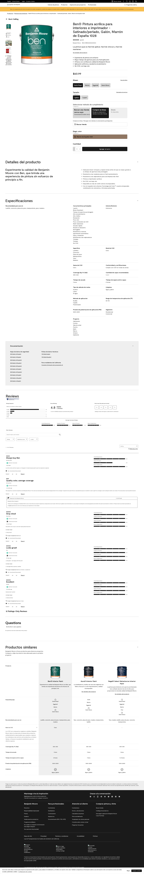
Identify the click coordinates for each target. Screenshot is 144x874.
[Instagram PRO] (97, 796)
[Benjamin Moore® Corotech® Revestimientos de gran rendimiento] (31, 848)
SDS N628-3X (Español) (16, 366)
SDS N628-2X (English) (15, 354)
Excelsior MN (9, 460)
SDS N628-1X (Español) (15, 363)
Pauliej (7, 584)
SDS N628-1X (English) (15, 357)
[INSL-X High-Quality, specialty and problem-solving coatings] (63, 848)
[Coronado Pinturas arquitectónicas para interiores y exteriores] (95, 848)
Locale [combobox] (32, 439)
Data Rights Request (29, 826)
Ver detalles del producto (80, 52)
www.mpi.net (8, 787)
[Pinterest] (105, 797)
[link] (133, 1)
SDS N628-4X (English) (15, 369)
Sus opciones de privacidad (31, 829)
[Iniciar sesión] (130, 1)
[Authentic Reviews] (13, 399)
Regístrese (27, 796)
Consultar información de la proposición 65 (52, 365)
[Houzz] (112, 797)
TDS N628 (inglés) (46, 354)
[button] (28, 1)
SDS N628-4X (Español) (16, 372)
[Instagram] (94, 797)
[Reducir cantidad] (74, 149)
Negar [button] (128, 870)
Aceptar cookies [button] (136, 870)
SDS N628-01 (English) (15, 381)
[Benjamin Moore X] (108, 797)
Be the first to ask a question (13, 626)
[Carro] (136, 1)
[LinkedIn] (115, 797)
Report (23, 474)
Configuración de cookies (25, 871)
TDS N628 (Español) (46, 357)
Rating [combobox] (8, 439)
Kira (7, 550)
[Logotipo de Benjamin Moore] (13, 5)
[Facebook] (90, 797)
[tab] (8, 27)
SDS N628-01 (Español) (15, 378)
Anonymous (8, 482)
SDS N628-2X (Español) (16, 360)
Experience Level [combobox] (21, 439)
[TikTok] (119, 797)
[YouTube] (101, 797)
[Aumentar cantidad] (80, 149)
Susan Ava (8, 516)
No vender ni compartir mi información (34, 824)
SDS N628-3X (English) (15, 375)
